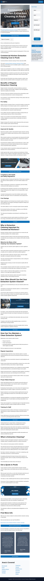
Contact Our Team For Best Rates (15, 171)
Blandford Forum (19, 568)
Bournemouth (3, 522)
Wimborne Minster (12, 522)
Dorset (7, 522)
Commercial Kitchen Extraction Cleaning (9, 29)
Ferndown (18, 522)
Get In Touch (15, 329)
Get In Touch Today (15, 35)
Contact (40, 1)
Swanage (22, 522)
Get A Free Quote (15, 556)
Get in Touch (15, 419)
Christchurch (18, 565)
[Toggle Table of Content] (11, 39)
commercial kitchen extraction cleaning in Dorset (14, 63)
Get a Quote (14, 23)
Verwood (17, 567)
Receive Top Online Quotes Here (15, 525)
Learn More (15, 221)
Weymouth (18, 572)
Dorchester (18, 570)
